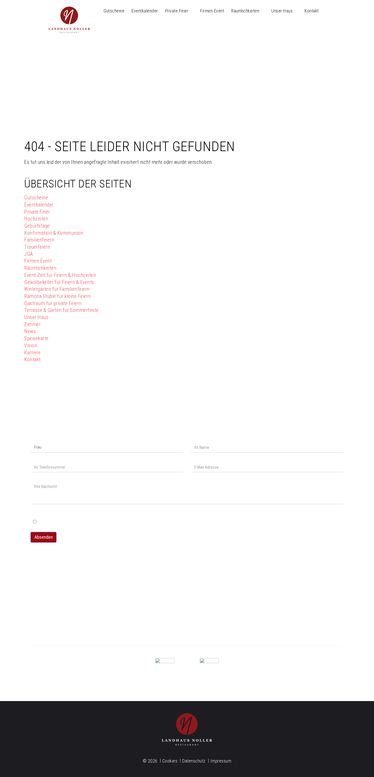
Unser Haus (282, 10)
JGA (28, 254)
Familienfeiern (39, 240)
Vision (30, 345)
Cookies (170, 761)
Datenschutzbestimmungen (88, 521)
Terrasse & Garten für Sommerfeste (61, 310)
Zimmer (32, 324)
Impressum (221, 761)
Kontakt (312, 10)
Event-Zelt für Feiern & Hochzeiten (60, 275)
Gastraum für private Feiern (53, 303)
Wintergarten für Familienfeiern (57, 289)
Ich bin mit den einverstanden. (87, 521)
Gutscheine (114, 10)
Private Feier (177, 10)
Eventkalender (145, 10)
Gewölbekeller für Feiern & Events (59, 282)
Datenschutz (45, 513)
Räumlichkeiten (245, 10)
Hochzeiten (36, 219)
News (30, 331)
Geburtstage (37, 226)
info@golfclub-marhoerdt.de (80, 612)
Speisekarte (36, 338)
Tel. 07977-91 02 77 (187, 612)
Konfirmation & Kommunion (53, 233)
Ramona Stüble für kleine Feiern (57, 296)
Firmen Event (212, 10)
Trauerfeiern (37, 247)
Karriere (32, 353)
